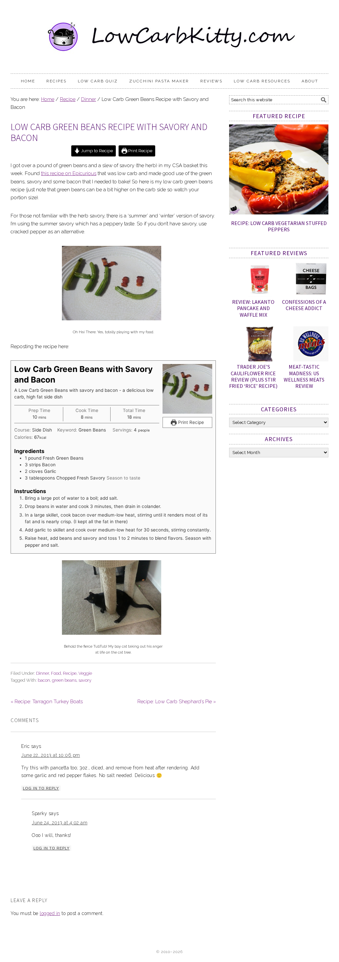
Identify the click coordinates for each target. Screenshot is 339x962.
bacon (44, 680)
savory (84, 680)
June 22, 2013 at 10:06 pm (50, 755)
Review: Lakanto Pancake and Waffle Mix (253, 308)
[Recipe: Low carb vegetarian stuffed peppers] (278, 213)
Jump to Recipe (96, 150)
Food (56, 673)
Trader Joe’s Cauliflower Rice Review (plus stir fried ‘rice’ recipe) (253, 376)
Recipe (69, 673)
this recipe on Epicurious (68, 173)
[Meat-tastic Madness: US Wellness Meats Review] (310, 345)
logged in (50, 913)
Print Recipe (139, 150)
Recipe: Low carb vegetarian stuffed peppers (279, 226)
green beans (64, 680)
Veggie (85, 673)
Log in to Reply (41, 788)
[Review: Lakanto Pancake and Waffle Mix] (259, 280)
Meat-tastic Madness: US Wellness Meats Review (304, 376)
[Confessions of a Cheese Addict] (310, 280)
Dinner (42, 673)
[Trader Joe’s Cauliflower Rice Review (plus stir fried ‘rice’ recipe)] (259, 345)
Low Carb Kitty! (169, 34)
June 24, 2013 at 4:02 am (59, 822)
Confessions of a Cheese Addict (304, 304)
